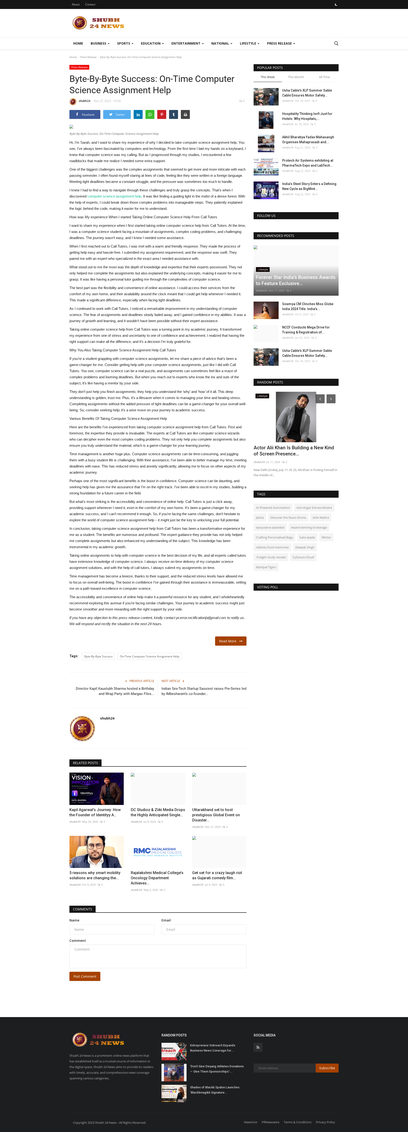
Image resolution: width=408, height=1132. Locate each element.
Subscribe (327, 1068)
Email (166, 920)
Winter (326, 537)
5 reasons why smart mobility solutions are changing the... (94, 875)
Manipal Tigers (266, 567)
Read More (229, 641)
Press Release (88, 57)
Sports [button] (124, 43)
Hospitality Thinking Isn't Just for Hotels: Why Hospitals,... (307, 116)
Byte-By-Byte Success (98, 656)
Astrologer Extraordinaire (314, 507)
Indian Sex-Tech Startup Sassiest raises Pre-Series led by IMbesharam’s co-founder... (204, 691)
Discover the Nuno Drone (288, 517)
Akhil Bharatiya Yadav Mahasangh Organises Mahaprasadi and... (308, 139)
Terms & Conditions (297, 1122)
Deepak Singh (304, 547)
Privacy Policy (325, 1122)
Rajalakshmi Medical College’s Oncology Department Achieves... (157, 878)
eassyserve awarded (270, 527)
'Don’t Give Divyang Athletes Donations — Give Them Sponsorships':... (217, 1069)
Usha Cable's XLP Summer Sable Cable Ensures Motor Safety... (307, 92)
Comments (82, 909)
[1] (336, 4)
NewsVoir (250, 1122)
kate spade (307, 537)
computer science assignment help (114, 196)
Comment (77, 940)
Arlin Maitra (321, 517)
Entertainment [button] (186, 43)
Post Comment (84, 976)
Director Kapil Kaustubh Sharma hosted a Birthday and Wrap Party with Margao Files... (115, 691)
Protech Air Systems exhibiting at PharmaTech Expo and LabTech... (307, 163)
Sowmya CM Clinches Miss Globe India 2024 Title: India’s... (307, 306)
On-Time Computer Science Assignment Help (149, 656)
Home (78, 43)
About (76, 4)
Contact (90, 4)
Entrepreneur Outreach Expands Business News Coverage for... (212, 1048)
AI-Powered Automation (273, 507)
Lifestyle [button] (248, 43)
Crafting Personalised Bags (274, 537)
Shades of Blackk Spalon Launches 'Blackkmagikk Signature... (214, 1090)
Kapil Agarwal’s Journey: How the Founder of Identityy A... (95, 812)
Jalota (260, 517)
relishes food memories (272, 547)
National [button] (220, 43)
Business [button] (99, 43)
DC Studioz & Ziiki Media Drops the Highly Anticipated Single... (158, 812)
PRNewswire (270, 1122)
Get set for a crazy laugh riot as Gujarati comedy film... (217, 875)
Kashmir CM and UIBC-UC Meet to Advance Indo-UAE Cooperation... (290, 451)
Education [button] (151, 43)
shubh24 (84, 101)
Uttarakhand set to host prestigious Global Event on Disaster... (216, 815)
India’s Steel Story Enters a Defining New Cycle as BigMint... (309, 186)
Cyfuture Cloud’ (303, 557)
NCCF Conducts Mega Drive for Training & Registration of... (306, 329)
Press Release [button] (280, 43)
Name (74, 920)
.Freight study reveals (271, 557)
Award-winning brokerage (309, 527)
